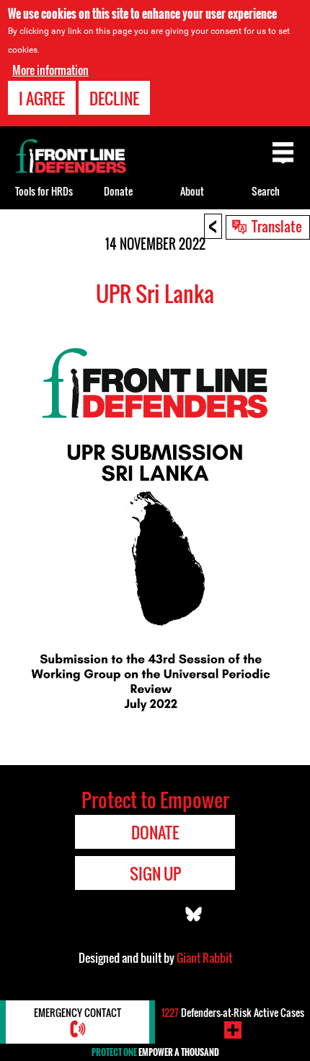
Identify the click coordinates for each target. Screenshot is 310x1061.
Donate (118, 190)
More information (50, 70)
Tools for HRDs (44, 190)
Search (266, 190)
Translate (277, 226)
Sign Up (155, 873)
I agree (42, 98)
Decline (114, 98)
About (192, 190)
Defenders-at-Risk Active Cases (232, 1012)
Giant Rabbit (204, 957)
